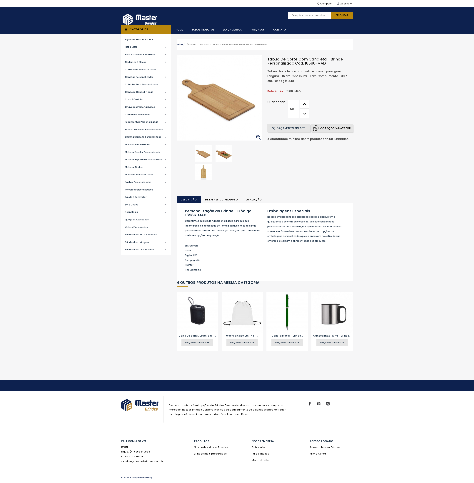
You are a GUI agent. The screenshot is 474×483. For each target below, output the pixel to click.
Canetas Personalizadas (146, 77)
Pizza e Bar (146, 47)
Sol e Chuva (146, 204)
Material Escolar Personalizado (142, 152)
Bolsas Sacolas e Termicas (146, 54)
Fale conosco (260, 453)
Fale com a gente (133, 441)
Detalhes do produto (221, 199)
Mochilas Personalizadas (146, 174)
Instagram (328, 404)
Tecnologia (146, 212)
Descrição (189, 199)
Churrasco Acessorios (146, 114)
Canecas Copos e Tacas (146, 92)
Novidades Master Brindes (211, 447)
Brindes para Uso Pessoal (146, 249)
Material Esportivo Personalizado (146, 159)
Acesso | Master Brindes (325, 447)
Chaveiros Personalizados (146, 107)
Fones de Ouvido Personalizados (144, 129)
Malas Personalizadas (146, 144)
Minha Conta (318, 453)
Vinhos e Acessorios (136, 227)
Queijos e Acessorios (137, 219)
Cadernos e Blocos (146, 62)
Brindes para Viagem (146, 242)
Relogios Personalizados (139, 189)
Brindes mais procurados (210, 453)
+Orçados (257, 29)
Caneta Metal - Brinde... (287, 335)
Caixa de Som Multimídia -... (197, 335)
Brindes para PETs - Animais (141, 234)
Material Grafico (146, 167)
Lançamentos (232, 29)
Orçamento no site (288, 128)
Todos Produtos (203, 29)
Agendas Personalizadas (139, 39)
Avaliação (254, 199)
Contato (279, 29)
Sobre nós (258, 447)
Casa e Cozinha (146, 99)
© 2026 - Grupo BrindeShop (137, 477)
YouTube (319, 404)
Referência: (275, 91)
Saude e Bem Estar (146, 197)
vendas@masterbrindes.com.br (142, 461)
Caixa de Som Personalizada (141, 84)
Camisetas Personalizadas (140, 69)
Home (179, 29)
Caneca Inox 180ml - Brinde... (332, 335)
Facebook (309, 404)
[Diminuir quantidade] (304, 113)
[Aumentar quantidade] (304, 104)
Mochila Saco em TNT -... (242, 335)
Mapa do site (260, 460)
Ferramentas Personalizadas (146, 122)
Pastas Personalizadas (146, 182)
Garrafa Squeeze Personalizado (146, 137)
